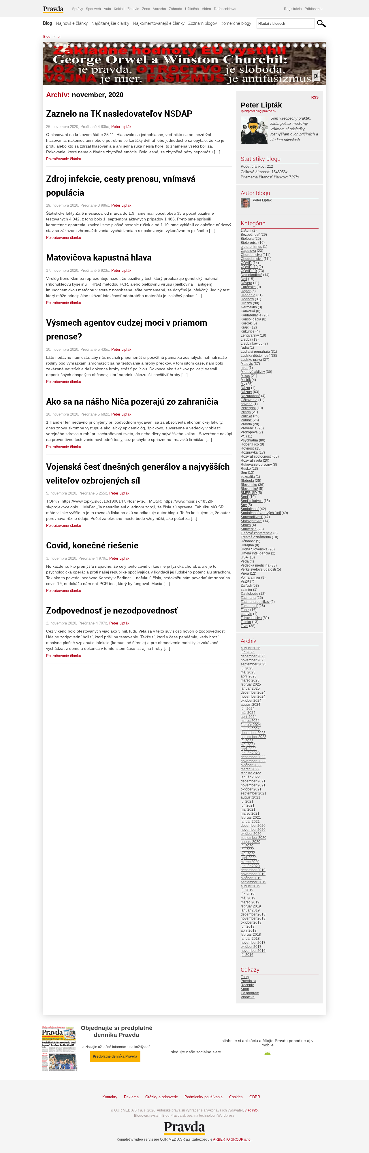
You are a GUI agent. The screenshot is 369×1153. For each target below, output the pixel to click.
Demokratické (251, 275)
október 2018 (251, 922)
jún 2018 (248, 926)
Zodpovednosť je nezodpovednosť (112, 610)
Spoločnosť (250, 509)
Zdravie (133, 9)
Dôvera (246, 283)
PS (243, 436)
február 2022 (251, 773)
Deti (244, 279)
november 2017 (253, 943)
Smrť (244, 497)
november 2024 (253, 697)
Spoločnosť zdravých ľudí (261, 513)
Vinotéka (248, 997)
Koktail (119, 9)
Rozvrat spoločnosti (256, 456)
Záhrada (175, 9)
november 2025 (253, 660)
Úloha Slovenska (254, 549)
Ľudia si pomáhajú (255, 352)
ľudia (245, 348)
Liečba (246, 339)
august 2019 (250, 886)
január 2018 (250, 939)
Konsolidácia (251, 319)
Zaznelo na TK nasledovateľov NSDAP (119, 113)
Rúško (246, 469)
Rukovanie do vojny (256, 465)
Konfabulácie (251, 315)
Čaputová (248, 251)
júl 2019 (247, 890)
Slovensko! (249, 489)
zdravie (246, 614)
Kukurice (248, 331)
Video (206, 9)
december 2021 (253, 781)
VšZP (245, 582)
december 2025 (253, 656)
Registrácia (293, 9)
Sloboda (247, 481)
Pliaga (246, 412)
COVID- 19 (249, 267)
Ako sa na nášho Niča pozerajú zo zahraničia (132, 401)
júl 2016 (247, 955)
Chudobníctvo (252, 259)
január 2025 (250, 688)
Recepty (247, 985)
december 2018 (253, 914)
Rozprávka (249, 452)
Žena (146, 9)
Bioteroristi (249, 243)
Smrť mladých (252, 501)
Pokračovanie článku (63, 159)
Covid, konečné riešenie (92, 545)
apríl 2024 (249, 717)
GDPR (254, 1097)
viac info (251, 1110)
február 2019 (251, 906)
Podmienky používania (203, 1097)
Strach (246, 525)
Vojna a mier (250, 577)
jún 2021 (248, 805)
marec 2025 (250, 680)
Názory (246, 392)
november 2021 (253, 785)
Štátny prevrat (251, 521)
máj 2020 (248, 854)
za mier (246, 590)
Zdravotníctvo (251, 618)
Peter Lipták (121, 126)
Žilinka (246, 622)
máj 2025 (248, 672)
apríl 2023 (249, 749)
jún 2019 (248, 894)
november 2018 (253, 918)
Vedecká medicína (255, 565)
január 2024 (250, 729)
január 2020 (250, 866)
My (243, 384)
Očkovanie (249, 400)
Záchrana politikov (255, 602)
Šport (245, 989)
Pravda (246, 424)
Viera (245, 573)
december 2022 (253, 757)
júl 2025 (247, 668)
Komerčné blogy (236, 23)
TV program (250, 993)
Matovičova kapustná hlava (99, 257)
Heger (246, 291)
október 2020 (251, 834)
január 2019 (250, 910)
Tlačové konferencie (256, 533)
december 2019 (253, 870)
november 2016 (253, 951)
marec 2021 (250, 814)
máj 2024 (248, 713)
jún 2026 (248, 652)
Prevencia (249, 428)
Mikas (245, 376)
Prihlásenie (314, 9)
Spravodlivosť (252, 517)
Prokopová (249, 432)
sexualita (248, 477)
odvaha (247, 404)
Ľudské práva (251, 360)
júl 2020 (247, 846)
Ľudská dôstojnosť (255, 356)
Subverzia (249, 529)
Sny (244, 505)
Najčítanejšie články (110, 23)
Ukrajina (247, 545)
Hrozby (246, 303)
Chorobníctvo (251, 255)
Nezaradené (250, 396)
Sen (244, 473)
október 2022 (251, 765)
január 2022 (250, 777)
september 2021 (253, 793)
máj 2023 (248, 745)
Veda (245, 561)
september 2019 (253, 882)
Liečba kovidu (252, 343)
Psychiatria (249, 440)
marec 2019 (250, 902)
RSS (315, 97)
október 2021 (251, 789)
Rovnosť (247, 448)
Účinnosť (248, 541)
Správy (77, 9)
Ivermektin (249, 307)
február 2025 (251, 684)
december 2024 (253, 692)
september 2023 (253, 737)
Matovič (247, 364)
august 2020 (250, 842)
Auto (107, 9)
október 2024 (251, 701)
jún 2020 (248, 850)
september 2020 (253, 838)
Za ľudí (246, 586)
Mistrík (246, 380)
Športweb (93, 9)
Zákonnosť (249, 606)
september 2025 (253, 664)
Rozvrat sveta (251, 460)
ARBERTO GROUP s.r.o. (232, 1139)
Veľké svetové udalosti (258, 569)
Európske (248, 287)
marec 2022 (250, 769)
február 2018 (251, 935)
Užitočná (192, 9)
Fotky (245, 977)
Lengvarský (250, 335)
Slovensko (249, 485)
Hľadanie (248, 295)
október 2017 (251, 947)
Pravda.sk (248, 981)
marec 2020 (250, 862)
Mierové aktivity (253, 372)
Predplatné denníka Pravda (115, 1056)
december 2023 (253, 733)
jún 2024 (248, 709)
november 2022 (253, 761)
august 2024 (250, 705)
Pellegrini (248, 408)
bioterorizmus (251, 247)
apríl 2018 (249, 931)
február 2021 (251, 818)
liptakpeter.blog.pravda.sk (258, 111)
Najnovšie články (72, 23)
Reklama (131, 1097)
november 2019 (253, 874)
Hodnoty (247, 299)
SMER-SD (249, 493)
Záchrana (248, 598)
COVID (246, 263)
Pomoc (246, 420)
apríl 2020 (249, 858)
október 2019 (251, 878)
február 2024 (251, 725)
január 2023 (250, 753)
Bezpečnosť (250, 235)
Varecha (159, 9)
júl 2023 (247, 741)
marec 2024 (250, 721)
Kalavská (248, 311)
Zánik (245, 610)
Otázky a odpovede (161, 1097)
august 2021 (250, 797)
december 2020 (253, 826)
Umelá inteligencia (255, 553)
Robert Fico (250, 444)
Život (244, 626)
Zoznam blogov (202, 23)
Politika (246, 416)
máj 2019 (248, 898)
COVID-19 (249, 271)
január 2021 (250, 822)
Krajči (245, 327)
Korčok (246, 323)
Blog (47, 23)
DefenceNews (225, 9)
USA (244, 557)
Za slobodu (249, 594)
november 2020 (253, 830)
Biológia (247, 239)
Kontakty (109, 1097)
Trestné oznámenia (256, 537)
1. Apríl (246, 231)
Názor (245, 388)
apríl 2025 (249, 676)
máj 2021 (248, 809)
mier (244, 368)
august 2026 (250, 648)
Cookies (236, 1097)
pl (59, 37)
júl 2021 (247, 801)
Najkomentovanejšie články (158, 23)
